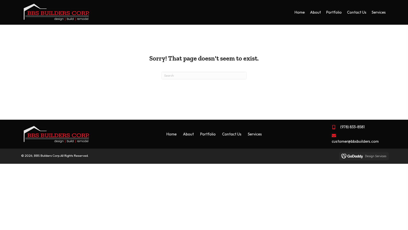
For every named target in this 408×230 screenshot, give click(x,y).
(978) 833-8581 (352, 126)
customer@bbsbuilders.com (355, 141)
